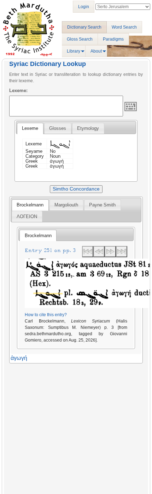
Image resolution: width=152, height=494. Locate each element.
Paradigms (113, 39)
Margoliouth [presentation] (66, 204)
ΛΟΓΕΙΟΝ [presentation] (27, 216)
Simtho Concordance (76, 189)
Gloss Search (80, 39)
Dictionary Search (84, 27)
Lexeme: (18, 90)
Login (83, 6)
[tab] (30, 128)
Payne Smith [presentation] (102, 204)
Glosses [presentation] (57, 128)
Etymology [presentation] (88, 128)
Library (73, 51)
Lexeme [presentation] (30, 128)
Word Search (124, 27)
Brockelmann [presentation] (30, 204)
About (96, 51)
